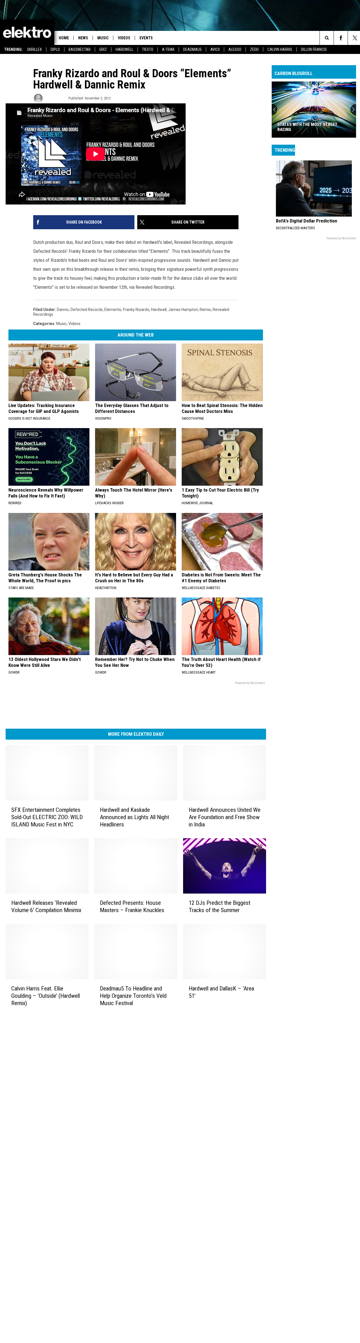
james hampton (183, 309)
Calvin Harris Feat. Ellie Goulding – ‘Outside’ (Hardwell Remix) (45, 995)
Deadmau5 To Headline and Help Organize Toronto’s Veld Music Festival (133, 995)
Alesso (234, 49)
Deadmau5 (192, 49)
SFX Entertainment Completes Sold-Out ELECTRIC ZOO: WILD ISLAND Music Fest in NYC (47, 817)
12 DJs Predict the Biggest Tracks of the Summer (219, 906)
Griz (103, 49)
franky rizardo (136, 309)
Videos (124, 38)
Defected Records (87, 309)
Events (146, 38)
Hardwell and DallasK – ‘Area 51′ (221, 992)
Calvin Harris (279, 49)
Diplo (55, 49)
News (83, 38)
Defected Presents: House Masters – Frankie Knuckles (132, 906)
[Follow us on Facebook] (341, 38)
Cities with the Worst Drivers (308, 129)
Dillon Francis (314, 49)
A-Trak (168, 49)
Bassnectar (80, 49)
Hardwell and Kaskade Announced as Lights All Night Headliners (134, 817)
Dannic (63, 309)
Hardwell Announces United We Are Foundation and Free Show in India (224, 817)
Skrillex (34, 49)
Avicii (215, 49)
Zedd (254, 49)
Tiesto (147, 49)
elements (112, 309)
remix (205, 309)
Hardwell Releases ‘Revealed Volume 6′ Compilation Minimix (46, 906)
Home (64, 38)
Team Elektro (55, 98)
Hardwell (124, 49)
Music (103, 38)
